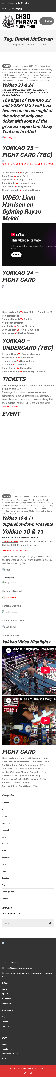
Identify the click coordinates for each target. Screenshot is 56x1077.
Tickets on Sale (10, 541)
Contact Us (6, 1003)
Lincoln (16, 506)
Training (5, 878)
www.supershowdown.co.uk (15, 550)
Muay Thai (19, 72)
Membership (7, 999)
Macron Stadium (8, 72)
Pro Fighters (7, 1049)
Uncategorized (8, 892)
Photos (5, 1022)
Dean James (15, 503)
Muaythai (42, 72)
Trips (4, 885)
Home (4, 989)
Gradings (6, 823)
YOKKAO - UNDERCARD (18, 78)
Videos (5, 899)
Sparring (5, 871)
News (4, 851)
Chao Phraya (40, 66)
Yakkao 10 (12, 514)
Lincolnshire (24, 506)
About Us (5, 994)
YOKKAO (5, 78)
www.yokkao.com (10, 406)
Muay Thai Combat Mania (37, 508)
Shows (7, 66)
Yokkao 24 (24, 81)
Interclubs (6, 830)
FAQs (4, 1058)
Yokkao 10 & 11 (17, 518)
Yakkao (5, 514)
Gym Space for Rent (10, 1054)
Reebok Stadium (29, 511)
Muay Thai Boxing (31, 72)
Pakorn (12, 511)
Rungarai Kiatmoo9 (14, 75)
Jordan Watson (34, 70)
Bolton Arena (45, 496)
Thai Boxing (44, 75)
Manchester (34, 506)
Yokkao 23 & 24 (13, 81)
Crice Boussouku (35, 500)
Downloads (6, 1026)
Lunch (4, 837)
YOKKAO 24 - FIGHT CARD (39, 81)
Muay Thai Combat (19, 508)
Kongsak (49, 503)
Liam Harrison (46, 70)
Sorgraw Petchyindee (31, 75)
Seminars (6, 858)
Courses (5, 803)
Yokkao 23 (32, 78)
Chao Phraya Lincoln (20, 500)
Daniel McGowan (20, 70)
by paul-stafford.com (23, 1068)
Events (4, 810)
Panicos (19, 511)
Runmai (39, 511)
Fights (4, 816)
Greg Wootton (26, 503)
